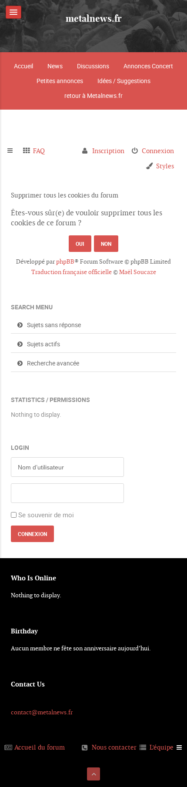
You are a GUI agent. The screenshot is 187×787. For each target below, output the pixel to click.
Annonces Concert (148, 66)
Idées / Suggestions (123, 81)
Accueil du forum (39, 747)
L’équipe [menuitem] (162, 747)
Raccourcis (14, 151)
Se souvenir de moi (46, 514)
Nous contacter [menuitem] (114, 747)
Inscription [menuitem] (108, 151)
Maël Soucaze (137, 272)
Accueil (23, 66)
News (55, 66)
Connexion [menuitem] (158, 151)
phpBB (65, 261)
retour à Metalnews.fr (93, 95)
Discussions (93, 66)
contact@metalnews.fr (42, 712)
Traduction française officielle (71, 272)
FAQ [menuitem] (39, 151)
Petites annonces (60, 81)
